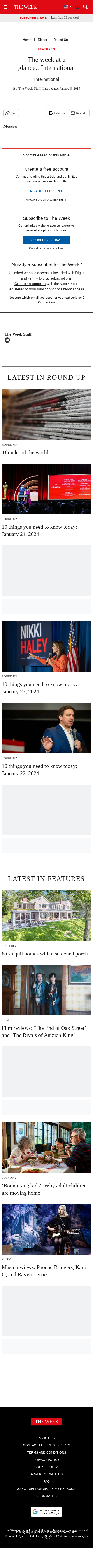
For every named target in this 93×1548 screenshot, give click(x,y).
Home (27, 39)
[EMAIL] (8, 340)
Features (46, 49)
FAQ (46, 1481)
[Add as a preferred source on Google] (46, 1512)
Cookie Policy (46, 1467)
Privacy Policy (46, 1460)
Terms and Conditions (46, 1452)
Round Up (60, 39)
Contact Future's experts (46, 1445)
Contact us (46, 302)
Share (14, 113)
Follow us (59, 113)
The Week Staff (29, 88)
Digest (42, 39)
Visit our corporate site (61, 1532)
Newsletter (82, 113)
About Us (47, 1438)
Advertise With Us (47, 1474)
